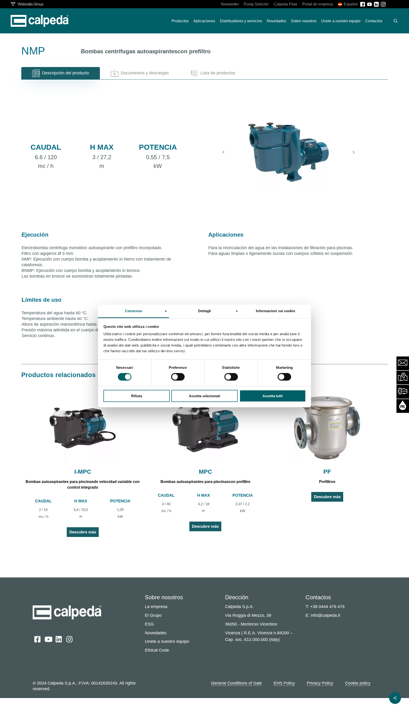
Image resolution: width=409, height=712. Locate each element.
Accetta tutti (272, 396)
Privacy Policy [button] (320, 682)
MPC (205, 471)
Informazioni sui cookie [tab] (275, 311)
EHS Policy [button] (284, 682)
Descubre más (82, 532)
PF (327, 471)
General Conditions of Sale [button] (236, 682)
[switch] (178, 377)
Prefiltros (327, 482)
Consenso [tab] (133, 311)
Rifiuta (136, 396)
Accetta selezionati (204, 396)
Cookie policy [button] (357, 682)
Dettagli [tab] (204, 311)
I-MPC (82, 471)
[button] (60, 73)
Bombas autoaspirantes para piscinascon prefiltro (205, 482)
